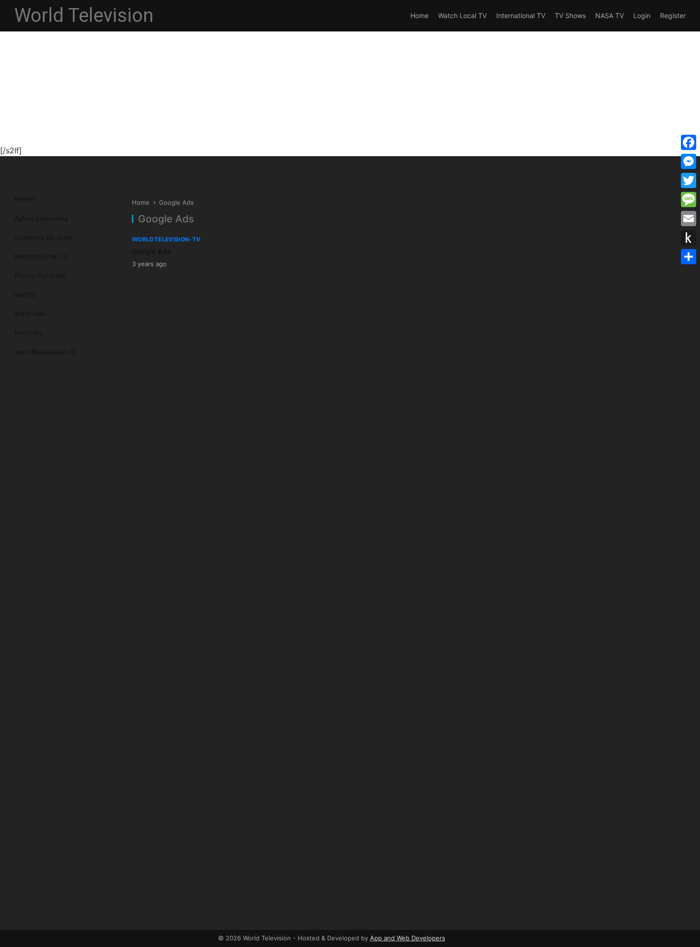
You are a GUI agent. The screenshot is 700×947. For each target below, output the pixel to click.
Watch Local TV (462, 15)
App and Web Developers (407, 938)
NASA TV (609, 15)
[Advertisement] (285, 78)
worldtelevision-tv (45, 351)
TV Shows (570, 15)
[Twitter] (688, 180)
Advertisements (41, 218)
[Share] (688, 256)
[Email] (688, 218)
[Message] (688, 199)
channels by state (43, 237)
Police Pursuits (39, 275)
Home (419, 15)
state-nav (30, 313)
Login (641, 15)
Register (673, 15)
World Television (83, 15)
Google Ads (151, 251)
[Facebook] (688, 142)
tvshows (28, 332)
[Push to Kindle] (688, 237)
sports (25, 294)
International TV (520, 15)
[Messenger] (688, 161)
